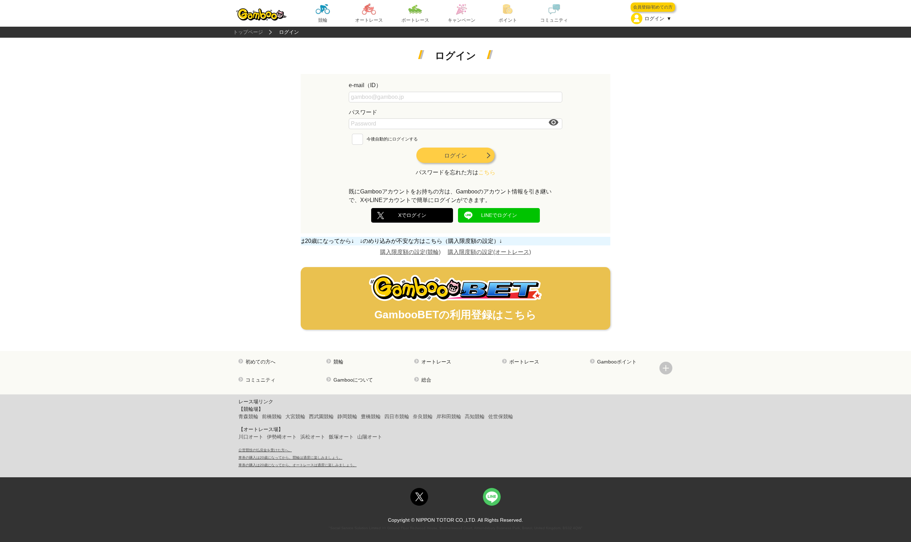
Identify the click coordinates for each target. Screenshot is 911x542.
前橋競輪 (272, 416)
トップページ (248, 32)
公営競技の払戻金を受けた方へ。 (265, 450)
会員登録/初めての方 (653, 7)
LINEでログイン (499, 215)
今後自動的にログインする (392, 139)
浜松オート (312, 437)
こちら (486, 172)
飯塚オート (341, 437)
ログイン (455, 156)
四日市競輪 (396, 416)
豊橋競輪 (371, 416)
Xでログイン (412, 215)
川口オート (250, 437)
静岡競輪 (347, 416)
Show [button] (554, 122)
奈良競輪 (423, 416)
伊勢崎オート (282, 437)
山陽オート (369, 437)
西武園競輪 (321, 416)
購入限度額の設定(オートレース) (489, 252)
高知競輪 (475, 416)
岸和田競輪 (448, 416)
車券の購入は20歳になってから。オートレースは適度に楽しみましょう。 (297, 465)
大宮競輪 (295, 416)
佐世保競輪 (500, 416)
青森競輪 (248, 416)
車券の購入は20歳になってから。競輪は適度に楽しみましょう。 (290, 457)
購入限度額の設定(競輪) (410, 252)
